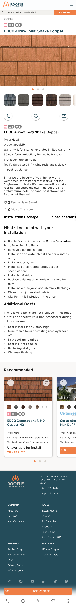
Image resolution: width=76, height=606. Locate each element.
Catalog (8, 19)
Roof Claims (48, 531)
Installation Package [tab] (21, 217)
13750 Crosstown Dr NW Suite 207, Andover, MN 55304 (53, 479)
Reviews (12, 516)
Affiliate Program (51, 549)
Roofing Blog (15, 549)
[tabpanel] (38, 293)
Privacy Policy (16, 565)
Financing (47, 526)
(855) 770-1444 (48, 488)
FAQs (10, 559)
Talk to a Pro (16, 452)
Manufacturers (16, 521)
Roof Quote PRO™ (51, 537)
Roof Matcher (49, 521)
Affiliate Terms (16, 570)
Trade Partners (50, 554)
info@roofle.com (48, 493)
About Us (13, 510)
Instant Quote (49, 510)
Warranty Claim (16, 554)
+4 (44, 407)
